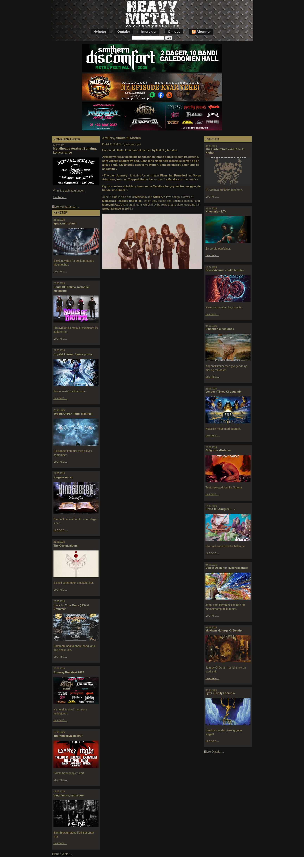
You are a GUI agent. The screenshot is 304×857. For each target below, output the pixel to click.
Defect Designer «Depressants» (226, 567)
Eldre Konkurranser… (65, 206)
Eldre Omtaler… (214, 751)
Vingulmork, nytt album (68, 795)
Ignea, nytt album (64, 223)
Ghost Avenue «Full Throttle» (224, 270)
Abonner (204, 31)
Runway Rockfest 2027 (68, 672)
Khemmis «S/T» (215, 211)
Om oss (174, 31)
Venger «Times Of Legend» (223, 391)
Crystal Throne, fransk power (72, 354)
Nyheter (99, 31)
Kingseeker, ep (63, 477)
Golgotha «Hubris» (218, 450)
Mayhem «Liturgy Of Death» (223, 630)
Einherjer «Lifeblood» (219, 328)
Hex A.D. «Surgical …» (220, 509)
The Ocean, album (65, 545)
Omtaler (123, 31)
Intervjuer (149, 31)
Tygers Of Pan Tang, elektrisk (72, 413)
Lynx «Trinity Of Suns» (220, 693)
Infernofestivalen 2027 (68, 735)
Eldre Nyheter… (62, 853)
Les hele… (59, 197)
